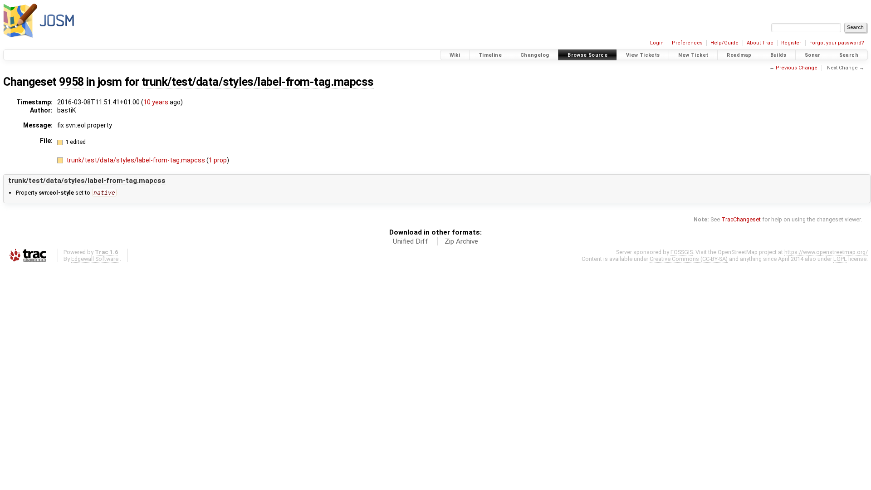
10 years (155, 102)
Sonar (813, 55)
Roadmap (739, 55)
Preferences (687, 43)
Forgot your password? (836, 43)
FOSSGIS (681, 252)
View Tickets (643, 55)
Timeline (490, 55)
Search (848, 55)
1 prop (218, 160)
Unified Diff (410, 241)
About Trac (760, 43)
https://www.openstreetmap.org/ (826, 252)
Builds (778, 55)
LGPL (840, 258)
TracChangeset (741, 219)
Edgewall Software (94, 258)
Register (791, 43)
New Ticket (693, 55)
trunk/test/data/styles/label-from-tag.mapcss (258, 81)
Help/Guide (724, 43)
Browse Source (587, 55)
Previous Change (796, 68)
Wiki (455, 55)
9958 (71, 81)
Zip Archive (461, 241)
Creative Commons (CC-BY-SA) (689, 258)
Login (657, 43)
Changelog (534, 55)
